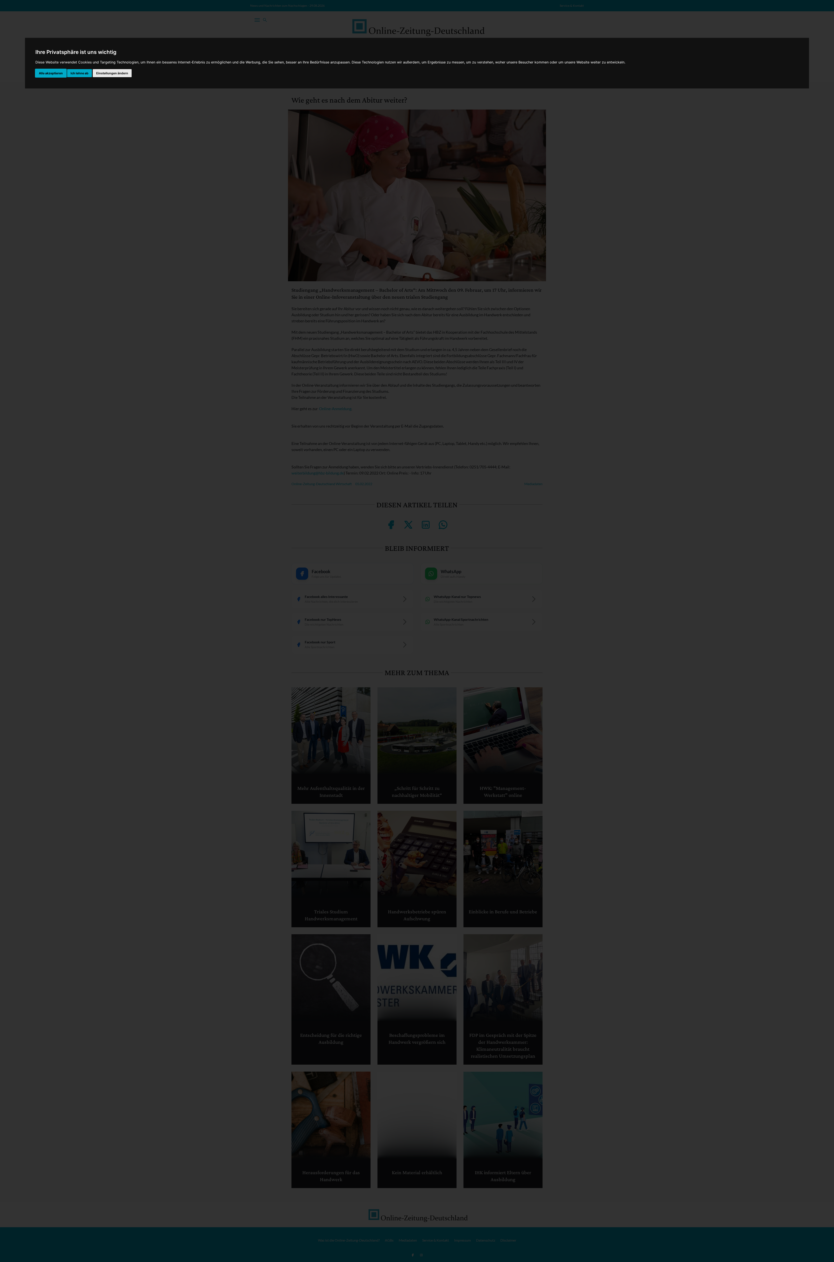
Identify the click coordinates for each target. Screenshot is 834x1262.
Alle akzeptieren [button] (51, 73)
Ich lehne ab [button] (79, 73)
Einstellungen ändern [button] (112, 73)
